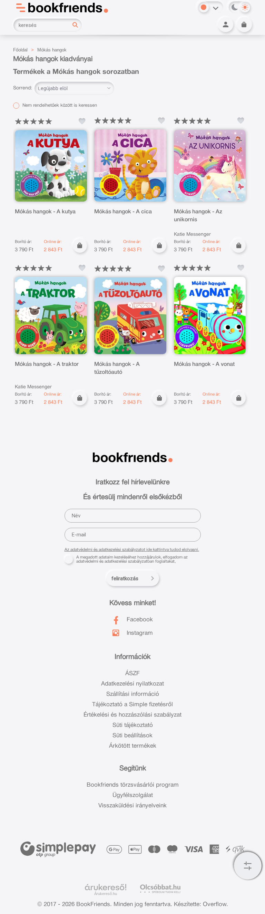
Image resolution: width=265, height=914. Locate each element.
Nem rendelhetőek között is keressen (59, 106)
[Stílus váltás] (203, 7)
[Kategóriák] (248, 865)
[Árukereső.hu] (105, 887)
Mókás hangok (52, 49)
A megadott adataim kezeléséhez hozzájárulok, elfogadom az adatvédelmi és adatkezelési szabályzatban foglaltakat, (132, 559)
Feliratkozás (124, 578)
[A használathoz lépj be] (82, 121)
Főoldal (20, 49)
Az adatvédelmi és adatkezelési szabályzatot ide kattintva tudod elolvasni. (132, 550)
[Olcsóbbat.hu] (160, 889)
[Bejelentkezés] (225, 24)
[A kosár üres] (244, 24)
